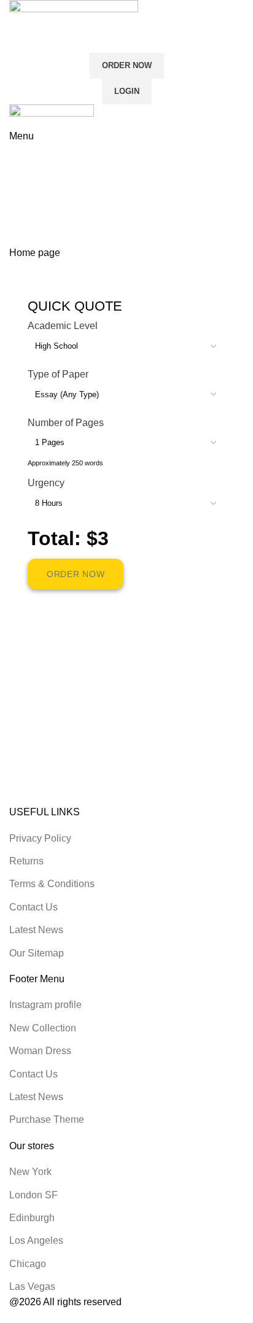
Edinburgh (32, 1217)
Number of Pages (66, 422)
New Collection (42, 1028)
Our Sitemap (36, 953)
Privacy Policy (40, 838)
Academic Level (63, 325)
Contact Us (33, 907)
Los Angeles (36, 1240)
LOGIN (126, 91)
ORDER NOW (127, 65)
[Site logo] (73, 17)
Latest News (36, 930)
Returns (26, 861)
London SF (33, 1195)
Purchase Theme (46, 1119)
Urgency (46, 483)
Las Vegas (32, 1286)
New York (30, 1171)
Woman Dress (40, 1051)
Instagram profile (45, 1004)
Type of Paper (58, 374)
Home (22, 212)
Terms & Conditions (52, 884)
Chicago (27, 1264)
